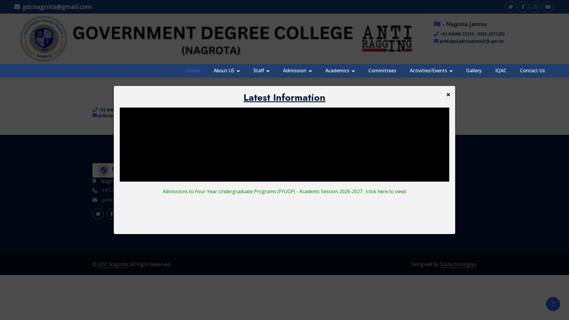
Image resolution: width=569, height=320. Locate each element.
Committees (382, 70)
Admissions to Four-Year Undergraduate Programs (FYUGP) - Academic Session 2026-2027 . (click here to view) (284, 191)
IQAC (500, 70)
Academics (337, 70)
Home (193, 70)
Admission (294, 70)
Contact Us (532, 70)
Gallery (474, 70)
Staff (258, 70)
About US (224, 70)
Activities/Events (428, 70)
